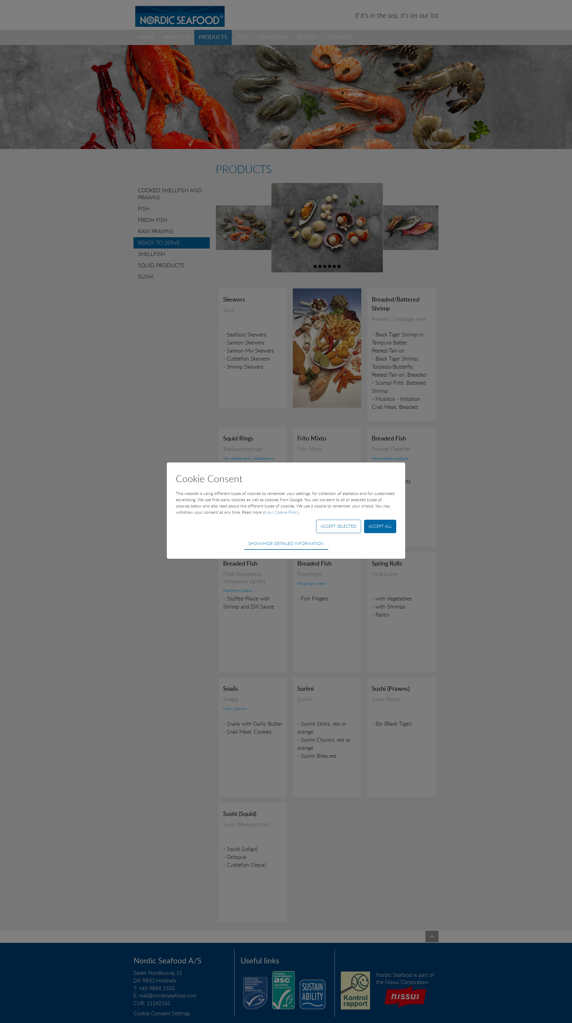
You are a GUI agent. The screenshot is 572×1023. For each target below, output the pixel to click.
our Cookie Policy (283, 512)
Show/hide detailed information (286, 543)
